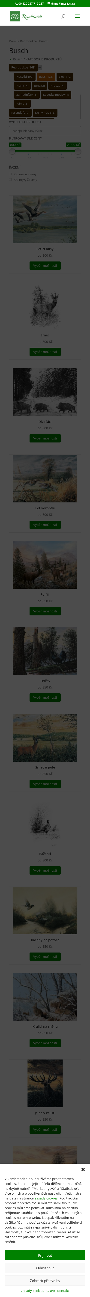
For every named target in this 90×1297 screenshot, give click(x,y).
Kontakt (63, 1290)
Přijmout (45, 1255)
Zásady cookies (46, 1198)
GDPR (50, 1290)
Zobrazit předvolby (45, 1280)
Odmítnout (45, 1268)
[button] (83, 1169)
